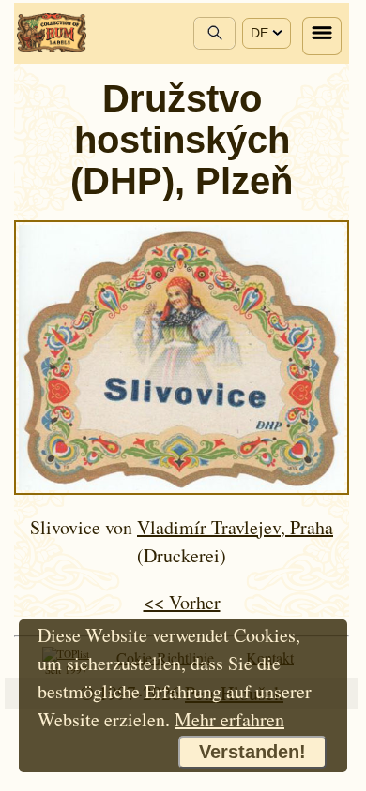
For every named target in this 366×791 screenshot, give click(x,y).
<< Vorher (182, 602)
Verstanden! (252, 751)
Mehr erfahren (229, 719)
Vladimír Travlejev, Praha (235, 527)
